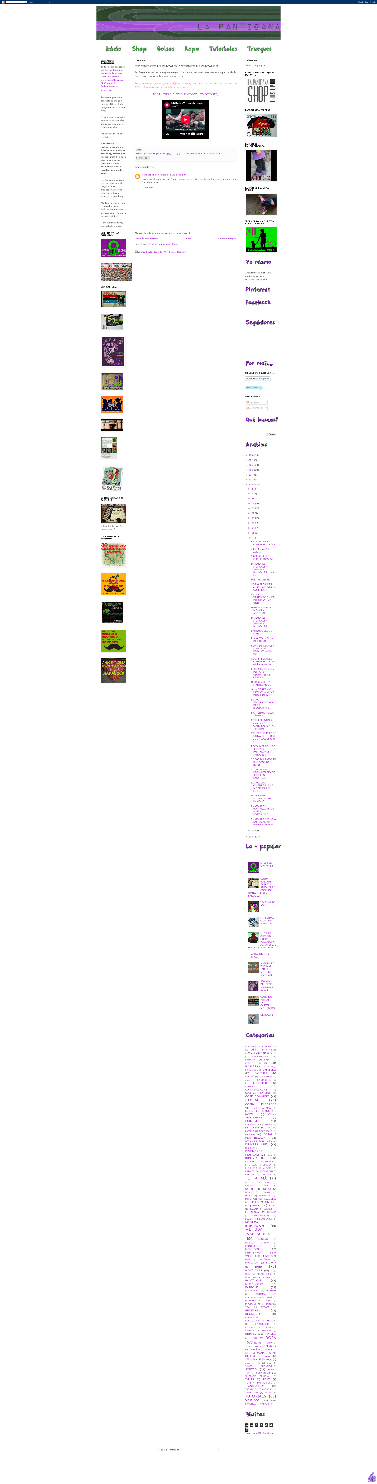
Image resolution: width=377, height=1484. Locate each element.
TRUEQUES (251, 1393)
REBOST (265, 1307)
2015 (251, 470)
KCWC (272, 1206)
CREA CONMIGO (263, 1108)
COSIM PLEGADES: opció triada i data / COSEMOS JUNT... (263, 587)
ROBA (254, 1338)
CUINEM (251, 1121)
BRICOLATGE (251, 1070)
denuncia (250, 1134)
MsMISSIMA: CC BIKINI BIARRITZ (267, 921)
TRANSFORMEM (254, 1386)
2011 (251, 837)
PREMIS (268, 1301)
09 (253, 504)
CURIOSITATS (252, 1125)
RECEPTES (252, 1310)
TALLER (249, 1379)
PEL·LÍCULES (252, 1291)
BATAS (267, 1060)
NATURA (271, 1263)
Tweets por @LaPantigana (259, 1433)
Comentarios (256, 408)
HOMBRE (266, 1192)
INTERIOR (251, 1199)
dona (270, 1155)
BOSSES (250, 1066)
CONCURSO (260, 1083)
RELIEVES (250, 1328)
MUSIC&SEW (251, 1263)
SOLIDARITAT (265, 1366)
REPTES (250, 1334)
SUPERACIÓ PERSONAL (258, 1376)
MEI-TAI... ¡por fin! (260, 580)
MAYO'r (249, 1219)
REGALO (271, 1321)
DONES (249, 1158)
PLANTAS (268, 1297)
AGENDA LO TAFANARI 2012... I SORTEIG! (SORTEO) (267, 969)
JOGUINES (270, 1202)
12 (253, 489)
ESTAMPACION (266, 1168)
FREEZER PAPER (256, 1186)
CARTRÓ (249, 1077)
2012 (251, 485)
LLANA (254, 1209)
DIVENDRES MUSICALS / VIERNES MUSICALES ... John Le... (263, 570)
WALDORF (265, 1404)
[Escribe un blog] (140, 158)
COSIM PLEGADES (260, 1104)
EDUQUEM (266, 1158)
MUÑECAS (265, 1260)
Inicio (188, 239)
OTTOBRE (266, 1274)
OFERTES (250, 1274)
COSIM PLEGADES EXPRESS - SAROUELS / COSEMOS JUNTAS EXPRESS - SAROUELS (261, 887)
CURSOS (268, 1125)
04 (253, 528)
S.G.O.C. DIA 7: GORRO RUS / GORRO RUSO (263, 762)
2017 (251, 460)
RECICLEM (252, 1314)
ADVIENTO (250, 1047)
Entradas (254, 402)
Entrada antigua (227, 239)
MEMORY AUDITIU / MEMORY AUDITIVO (262, 611)
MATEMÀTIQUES (260, 1216)
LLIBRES (268, 1209)
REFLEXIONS (252, 1321)
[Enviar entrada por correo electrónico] (178, 154)
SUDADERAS (263, 1373)
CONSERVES (251, 1087)
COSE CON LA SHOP (258, 1093)
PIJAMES (271, 1291)
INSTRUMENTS (266, 1196)
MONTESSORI (253, 1249)
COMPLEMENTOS (267, 1080)
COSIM (251, 1100)
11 (253, 494)
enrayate (253, 1165)
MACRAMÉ (271, 1212)
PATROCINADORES (254, 1284)
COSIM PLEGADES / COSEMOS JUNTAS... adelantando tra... (263, 662)
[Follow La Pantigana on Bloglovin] (258, 380)
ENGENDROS (269, 1162)
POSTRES (250, 1301)
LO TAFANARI (253, 1212)
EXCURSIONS (266, 1171)
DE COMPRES (254, 1128)
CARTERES (261, 1073)
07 (253, 513)
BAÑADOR (250, 1060)
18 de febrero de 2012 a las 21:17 (169, 175)
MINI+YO (263, 1239)
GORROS (267, 1189)
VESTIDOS (252, 1400)
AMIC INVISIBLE (263, 1049)
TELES (266, 1379)
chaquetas (249, 1080)
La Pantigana (154, 154)
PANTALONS (254, 1280)
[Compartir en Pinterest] (148, 158)
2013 (251, 480)
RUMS (257, 1343)
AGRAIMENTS (269, 1046)
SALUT (270, 1343)
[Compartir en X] (142, 158)
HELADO (249, 1192)
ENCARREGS (252, 1162)
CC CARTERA (266, 1077)
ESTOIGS (249, 1171)
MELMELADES (265, 1219)
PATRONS (251, 1287)
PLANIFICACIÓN (253, 1297)
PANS (268, 1277)
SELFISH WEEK (253, 1346)
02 (253, 538)
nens (259, 1266)
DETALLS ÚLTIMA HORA (258, 1141)
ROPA (271, 1338)
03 (253, 533)
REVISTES (270, 1334)
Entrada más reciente (146, 239)
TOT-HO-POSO (264, 1383)
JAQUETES (270, 1199)
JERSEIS (254, 1202)
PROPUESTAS (253, 1304)
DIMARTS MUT (256, 1144)
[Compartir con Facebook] (145, 158)
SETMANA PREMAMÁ (258, 1360)
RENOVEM (266, 1331)
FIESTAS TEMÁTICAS (257, 1183)
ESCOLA (267, 1165)
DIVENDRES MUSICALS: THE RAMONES (261, 799)
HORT (248, 1196)
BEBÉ (248, 1063)
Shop (269, 1363)
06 (253, 518)
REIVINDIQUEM (261, 1324)
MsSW (265, 1256)
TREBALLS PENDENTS (258, 1389)
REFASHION (251, 1317)
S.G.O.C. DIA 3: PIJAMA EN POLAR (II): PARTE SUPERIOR (263, 822)
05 (253, 523)
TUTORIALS (255, 1396)
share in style (252, 1363)
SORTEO (251, 1369)
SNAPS (248, 1366)
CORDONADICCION (256, 1090)
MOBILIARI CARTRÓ (257, 1243)
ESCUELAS (250, 1168)
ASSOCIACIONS (260, 1057)
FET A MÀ (256, 1178)
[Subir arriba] (372, 1477)
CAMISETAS (269, 1070)
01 (253, 831)
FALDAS (249, 1175)
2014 (251, 475)
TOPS (248, 1383)
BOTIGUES (268, 1067)
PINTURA (261, 1294)
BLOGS (263, 1063)
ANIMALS (256, 1053)
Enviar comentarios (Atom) (164, 244)
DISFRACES (251, 1148)
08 (253, 508)
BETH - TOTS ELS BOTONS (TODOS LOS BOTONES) (185, 94)
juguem (255, 1205)
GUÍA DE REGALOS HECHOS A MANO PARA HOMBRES (262, 692)
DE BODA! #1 (267, 1015)
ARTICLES (271, 1053)
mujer (247, 1260)
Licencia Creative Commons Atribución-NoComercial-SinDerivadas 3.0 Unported (112, 83)
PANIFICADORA (252, 1277)
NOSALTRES (253, 1270)
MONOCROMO (253, 1246)
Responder (147, 187)
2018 (251, 455)
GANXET (250, 1189)
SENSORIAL (270, 1350)
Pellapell (146, 175)
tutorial (268, 1393)
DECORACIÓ (265, 1131)
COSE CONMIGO (257, 1096)
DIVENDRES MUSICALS (207, 154)
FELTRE (267, 1175)
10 (253, 499)
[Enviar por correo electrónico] (137, 158)
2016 (251, 465)
